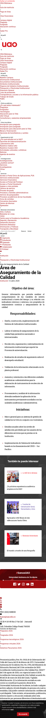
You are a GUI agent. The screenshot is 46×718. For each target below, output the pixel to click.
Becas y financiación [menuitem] (8, 131)
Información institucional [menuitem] (10, 80)
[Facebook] (1, 598)
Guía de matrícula (7, 7)
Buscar (23, 231)
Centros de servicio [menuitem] (7, 188)
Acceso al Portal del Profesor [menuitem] (11, 182)
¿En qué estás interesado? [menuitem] (10, 105)
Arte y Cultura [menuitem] (5, 212)
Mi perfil (3, 35)
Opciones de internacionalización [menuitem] (13, 141)
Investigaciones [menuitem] (6, 159)
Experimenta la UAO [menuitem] (7, 137)
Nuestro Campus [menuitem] (6, 78)
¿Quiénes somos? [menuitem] (7, 163)
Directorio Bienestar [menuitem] (7, 225)
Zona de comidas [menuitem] (7, 199)
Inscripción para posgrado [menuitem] (10, 127)
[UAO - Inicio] (9, 48)
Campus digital (6, 20)
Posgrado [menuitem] (4, 24)
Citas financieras (6, 16)
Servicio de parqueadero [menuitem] (9, 195)
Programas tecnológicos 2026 (12, 639)
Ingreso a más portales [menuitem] (9, 186)
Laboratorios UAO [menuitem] (7, 144)
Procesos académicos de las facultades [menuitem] (15, 197)
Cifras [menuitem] (2, 169)
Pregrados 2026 (6, 631)
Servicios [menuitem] (3, 165)
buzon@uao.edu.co (8, 616)
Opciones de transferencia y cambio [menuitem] (14, 133)
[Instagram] (1, 603)
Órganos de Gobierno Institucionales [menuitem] (14, 86)
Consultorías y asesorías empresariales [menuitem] (15, 118)
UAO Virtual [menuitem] (4, 116)
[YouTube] (1, 605)
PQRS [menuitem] (2, 99)
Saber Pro (4, 31)
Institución (4, 256)
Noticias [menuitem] (3, 152)
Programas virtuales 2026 (10, 644)
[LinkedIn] (1, 607)
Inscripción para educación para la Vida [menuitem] (15, 129)
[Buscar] (1, 39)
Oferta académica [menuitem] (6, 103)
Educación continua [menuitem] (8, 27)
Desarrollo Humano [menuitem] (7, 222)
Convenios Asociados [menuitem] (8, 201)
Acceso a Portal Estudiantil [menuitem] (10, 184)
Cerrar (29, 231)
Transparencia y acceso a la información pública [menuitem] (19, 95)
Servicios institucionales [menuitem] (9, 178)
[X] (1, 601)
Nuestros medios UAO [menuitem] (8, 146)
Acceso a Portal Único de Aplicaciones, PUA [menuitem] (17, 176)
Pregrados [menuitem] (4, 107)
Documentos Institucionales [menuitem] (11, 82)
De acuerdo (23, 714)
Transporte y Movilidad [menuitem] (9, 229)
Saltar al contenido (7, 1)
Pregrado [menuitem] (3, 22)
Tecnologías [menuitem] (5, 112)
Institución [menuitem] (4, 75)
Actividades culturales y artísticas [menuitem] (13, 150)
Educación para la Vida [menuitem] (9, 114)
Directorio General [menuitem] (7, 90)
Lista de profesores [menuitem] (7, 92)
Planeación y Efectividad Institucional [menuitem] (15, 88)
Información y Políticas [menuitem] (9, 227)
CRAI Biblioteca (6, 3)
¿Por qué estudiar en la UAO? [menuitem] (11, 139)
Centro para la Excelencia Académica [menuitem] (14, 218)
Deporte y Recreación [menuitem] (8, 220)
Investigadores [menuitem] (6, 167)
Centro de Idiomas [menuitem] (7, 203)
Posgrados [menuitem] (4, 109)
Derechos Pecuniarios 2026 (11, 648)
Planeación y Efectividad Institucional (15, 260)
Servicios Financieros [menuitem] (8, 180)
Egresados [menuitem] (4, 205)
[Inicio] (1, 251)
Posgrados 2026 (6, 635)
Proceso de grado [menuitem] (7, 190)
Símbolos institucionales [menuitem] (9, 84)
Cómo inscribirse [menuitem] (6, 122)
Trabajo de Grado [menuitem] (7, 97)
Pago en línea (5, 12)
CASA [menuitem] (2, 216)
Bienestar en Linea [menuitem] (7, 214)
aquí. (12, 709)
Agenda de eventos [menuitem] (7, 154)
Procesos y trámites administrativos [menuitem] (14, 193)
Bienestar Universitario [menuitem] (8, 210)
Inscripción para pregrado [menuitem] (10, 124)
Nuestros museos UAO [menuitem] (9, 148)
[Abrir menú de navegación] (4, 50)
